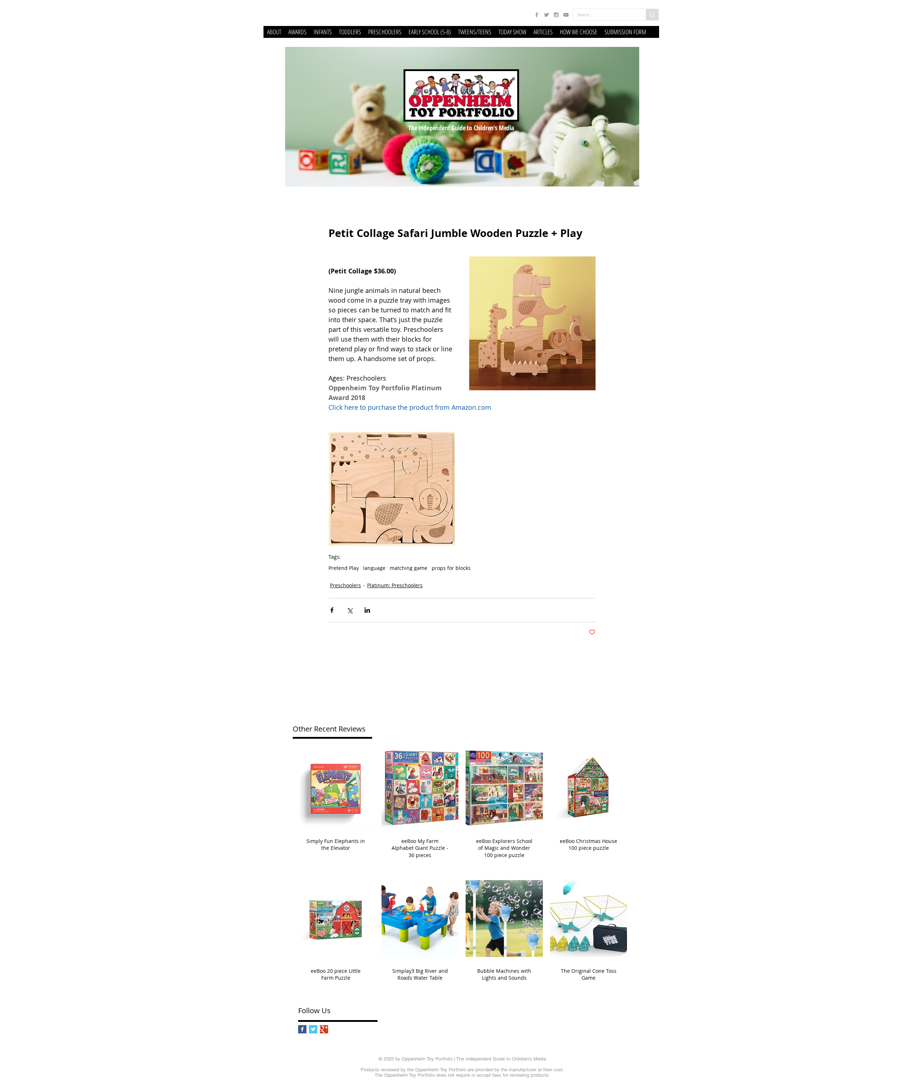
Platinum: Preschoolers (395, 585)
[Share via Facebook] (331, 610)
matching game (408, 568)
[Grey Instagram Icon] (556, 15)
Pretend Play (343, 568)
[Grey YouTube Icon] (566, 15)
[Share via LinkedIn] (367, 610)
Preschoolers (345, 585)
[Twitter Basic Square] (313, 1029)
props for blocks (451, 568)
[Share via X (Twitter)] (349, 610)
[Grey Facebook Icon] (536, 15)
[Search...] (652, 14)
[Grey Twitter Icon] (546, 15)
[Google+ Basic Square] (324, 1029)
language (374, 568)
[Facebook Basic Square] (302, 1029)
